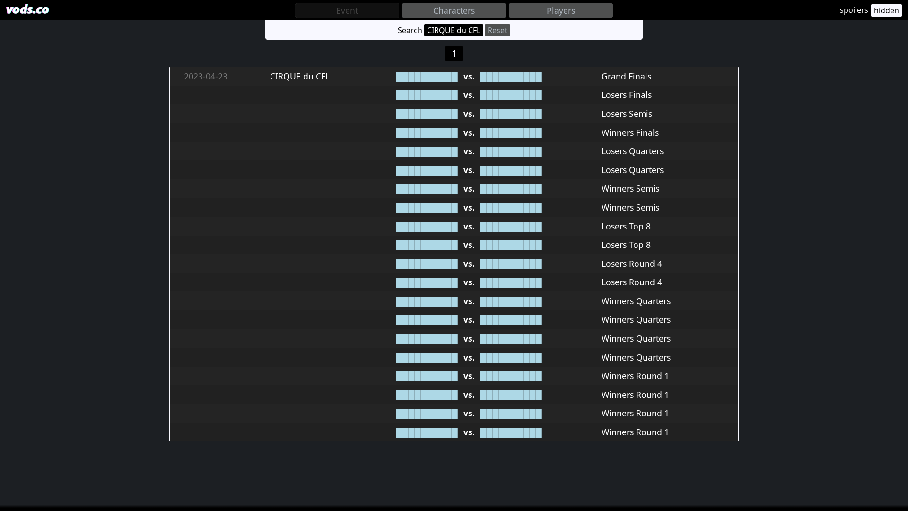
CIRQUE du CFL (453, 30)
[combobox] (347, 10)
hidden (886, 10)
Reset (497, 30)
